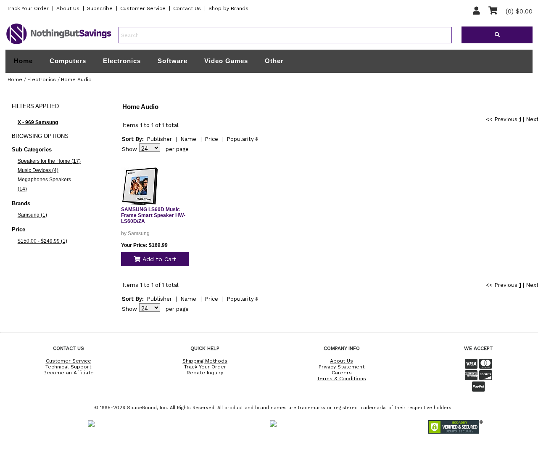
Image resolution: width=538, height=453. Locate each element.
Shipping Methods (204, 361)
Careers (342, 373)
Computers (68, 60)
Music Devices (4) (38, 170)
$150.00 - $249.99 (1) (42, 241)
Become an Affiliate (68, 373)
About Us (67, 8)
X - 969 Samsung (38, 122)
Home (23, 61)
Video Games (226, 60)
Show (129, 149)
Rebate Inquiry (205, 373)
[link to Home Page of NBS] (58, 44)
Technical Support (68, 367)
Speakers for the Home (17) (49, 161)
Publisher (159, 139)
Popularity (240, 139)
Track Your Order (28, 8)
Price (211, 139)
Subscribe (100, 8)
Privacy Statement (341, 367)
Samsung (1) (32, 215)
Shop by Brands (228, 8)
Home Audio (76, 79)
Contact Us (187, 8)
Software (172, 60)
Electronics (122, 60)
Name (188, 139)
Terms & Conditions (341, 378)
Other (274, 60)
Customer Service (143, 8)
